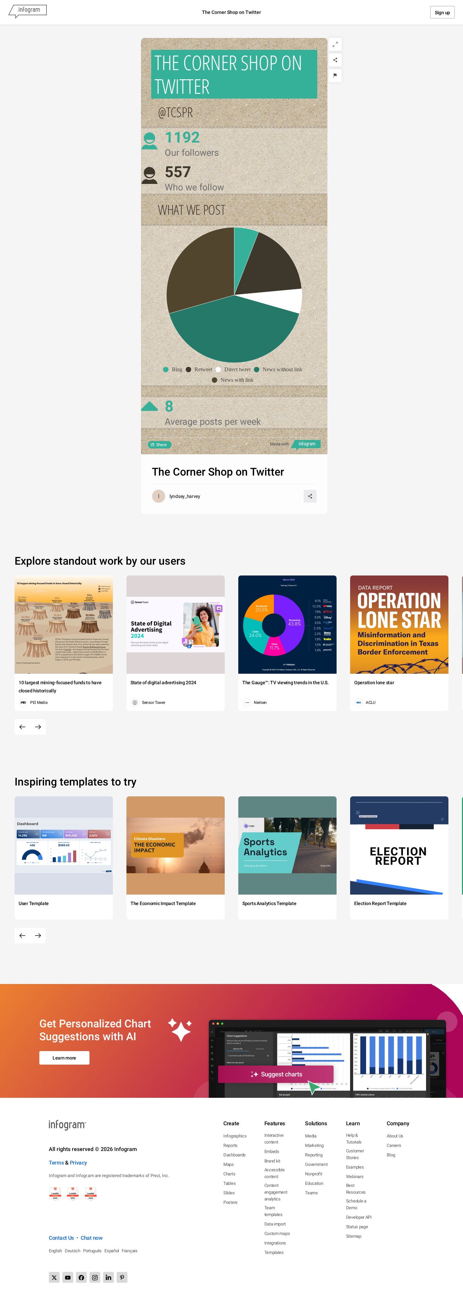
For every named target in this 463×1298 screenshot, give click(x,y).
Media (311, 1135)
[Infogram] (27, 12)
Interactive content (274, 1139)
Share (161, 444)
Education (314, 1183)
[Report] (335, 75)
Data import (275, 1224)
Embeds (271, 1151)
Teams (311, 1192)
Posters (230, 1202)
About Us (395, 1135)
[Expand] (335, 44)
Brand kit (272, 1161)
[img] (246, 261)
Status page (357, 1226)
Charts (229, 1173)
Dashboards (234, 1154)
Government (316, 1164)
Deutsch (72, 1250)
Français (130, 1250)
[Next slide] (38, 726)
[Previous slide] (22, 726)
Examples (355, 1167)
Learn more (64, 1058)
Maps (228, 1164)
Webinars (355, 1176)
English (55, 1250)
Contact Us (61, 1238)
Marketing (314, 1145)
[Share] (335, 60)
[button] (174, 369)
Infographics (234, 1135)
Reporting (313, 1154)
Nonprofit (313, 1173)
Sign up (442, 12)
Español (111, 1250)
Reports (230, 1145)
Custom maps (277, 1233)
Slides (229, 1192)
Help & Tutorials (354, 1139)
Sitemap (353, 1236)
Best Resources (356, 1189)
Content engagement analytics (275, 1192)
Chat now (92, 1238)
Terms (56, 1162)
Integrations (275, 1242)
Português (92, 1250)
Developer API (359, 1217)
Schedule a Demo (356, 1204)
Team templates (273, 1211)
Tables (229, 1183)
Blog (391, 1154)
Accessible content (274, 1173)
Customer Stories (355, 1154)
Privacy (78, 1162)
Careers (394, 1145)
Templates (274, 1252)
